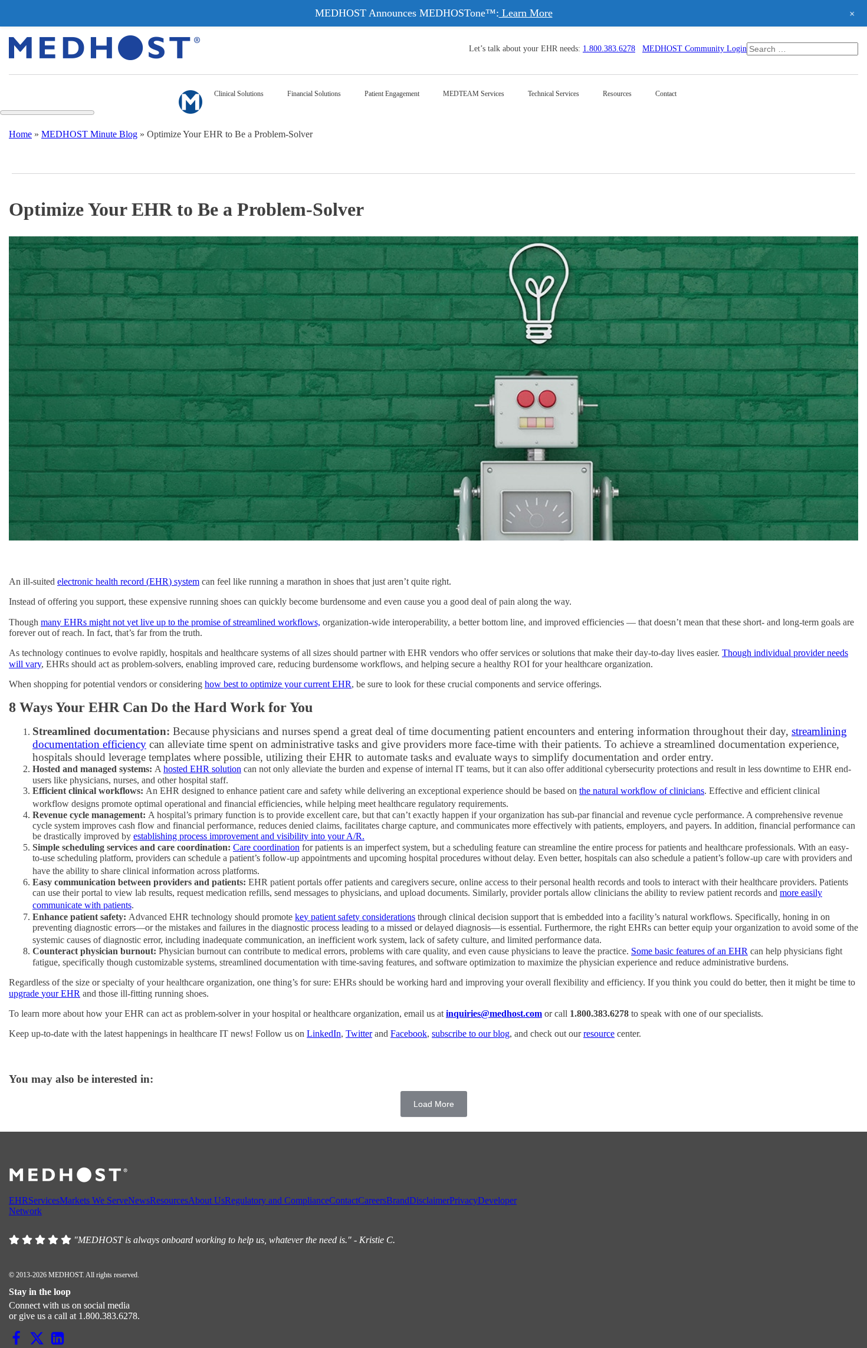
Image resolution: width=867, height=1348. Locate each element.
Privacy (463, 1200)
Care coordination (266, 847)
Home (20, 134)
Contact (343, 1200)
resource (599, 1034)
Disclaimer (429, 1200)
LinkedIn (324, 1034)
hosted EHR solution (202, 769)
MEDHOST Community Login (694, 48)
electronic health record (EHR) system (128, 581)
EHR (18, 1200)
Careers (372, 1200)
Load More (433, 1104)
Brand (397, 1200)
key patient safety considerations (355, 917)
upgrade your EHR (44, 993)
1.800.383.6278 (609, 48)
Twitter (359, 1034)
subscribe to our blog (471, 1034)
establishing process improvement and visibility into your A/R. (248, 836)
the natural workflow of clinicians (641, 791)
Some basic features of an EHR (689, 951)
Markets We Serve (94, 1200)
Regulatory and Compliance (277, 1200)
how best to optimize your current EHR (278, 684)
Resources (169, 1200)
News (139, 1200)
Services (44, 1200)
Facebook (408, 1034)
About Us (206, 1200)
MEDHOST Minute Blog (89, 134)
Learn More (526, 13)
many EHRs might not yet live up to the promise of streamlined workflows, (180, 622)
